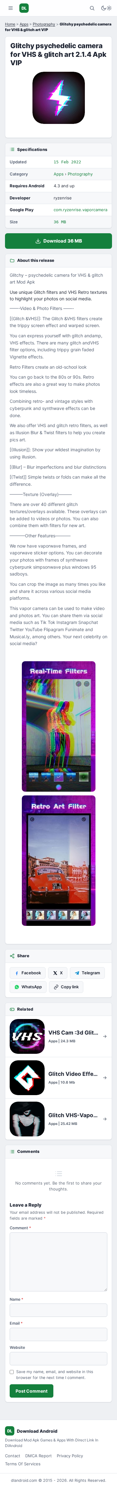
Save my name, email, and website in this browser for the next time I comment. (54, 1374)
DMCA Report (38, 1455)
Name (16, 1299)
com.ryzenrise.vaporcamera (80, 209)
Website (17, 1347)
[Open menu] (10, 8)
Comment (20, 1228)
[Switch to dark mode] (106, 8)
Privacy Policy (70, 1455)
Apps (24, 24)
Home (10, 24)
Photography (44, 24)
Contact (12, 1455)
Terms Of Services (23, 1463)
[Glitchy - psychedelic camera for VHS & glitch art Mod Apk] (58, 726)
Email (16, 1323)
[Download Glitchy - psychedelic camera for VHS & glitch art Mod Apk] (58, 860)
